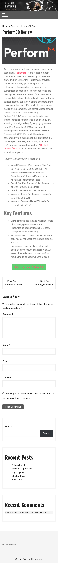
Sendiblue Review (14, 284)
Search (8, 426)
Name (6, 345)
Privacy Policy (9, 544)
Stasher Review (19, 475)
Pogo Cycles (18, 472)
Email (6, 361)
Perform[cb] (21, 72)
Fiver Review (41, 512)
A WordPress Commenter (18, 512)
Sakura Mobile (19, 465)
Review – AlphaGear (22, 468)
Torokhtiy (17, 479)
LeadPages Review (43, 284)
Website (6, 377)
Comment (8, 314)
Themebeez (37, 559)
